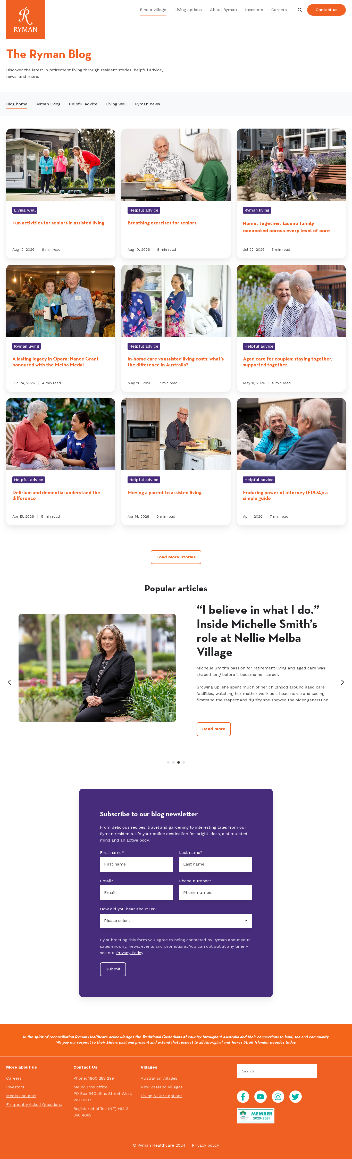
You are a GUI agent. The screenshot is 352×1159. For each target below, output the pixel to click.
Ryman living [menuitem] (48, 104)
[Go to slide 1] (168, 762)
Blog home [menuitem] (16, 104)
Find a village (153, 9)
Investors (254, 9)
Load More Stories (176, 557)
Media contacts (21, 1095)
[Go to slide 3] (178, 762)
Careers (279, 9)
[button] (299, 9)
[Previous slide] (9, 682)
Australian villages (159, 1078)
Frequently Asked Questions (34, 1104)
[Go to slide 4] (183, 762)
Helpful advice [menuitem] (83, 104)
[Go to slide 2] (173, 762)
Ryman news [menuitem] (147, 104)
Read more (213, 728)
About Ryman (223, 9)
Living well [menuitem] (116, 104)
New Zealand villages (162, 1087)
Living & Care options (161, 1095)
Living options (188, 9)
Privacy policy (205, 1145)
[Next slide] (343, 682)
